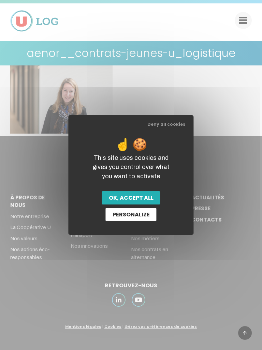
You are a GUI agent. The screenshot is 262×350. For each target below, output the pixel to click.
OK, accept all (131, 198)
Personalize (131, 214)
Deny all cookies (166, 124)
